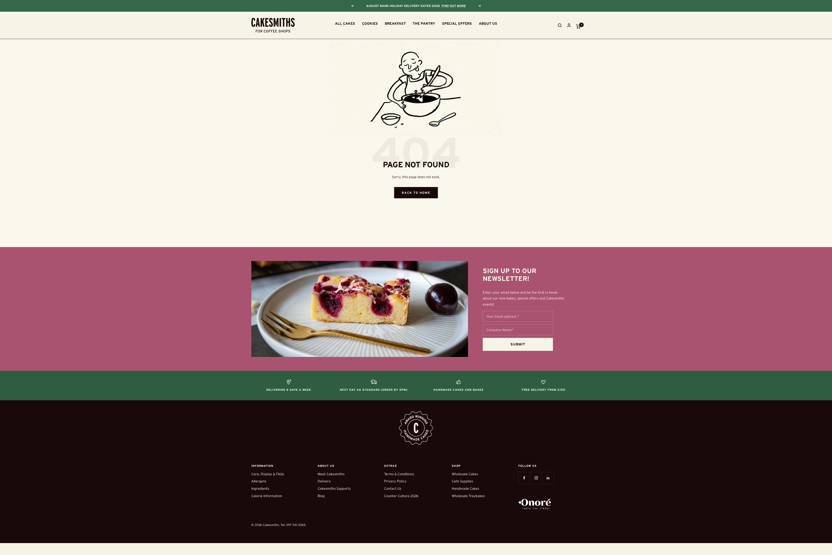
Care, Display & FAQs (267, 474)
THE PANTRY (424, 23)
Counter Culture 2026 (401, 496)
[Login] (569, 25)
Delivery (324, 481)
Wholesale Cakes (465, 474)
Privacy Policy (395, 481)
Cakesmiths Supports (334, 488)
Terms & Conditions (399, 474)
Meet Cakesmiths (331, 474)
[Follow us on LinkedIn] (548, 478)
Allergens (258, 481)
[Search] (560, 25)
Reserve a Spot (456, 6)
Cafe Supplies (462, 481)
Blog (321, 496)
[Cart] (578, 26)
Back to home (416, 192)
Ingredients (260, 488)
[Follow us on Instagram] (536, 478)
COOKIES (370, 23)
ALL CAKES (345, 23)
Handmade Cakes (465, 488)
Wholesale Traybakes (468, 496)
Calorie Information (266, 496)
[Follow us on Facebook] (524, 478)
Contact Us (392, 488)
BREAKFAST (395, 23)
